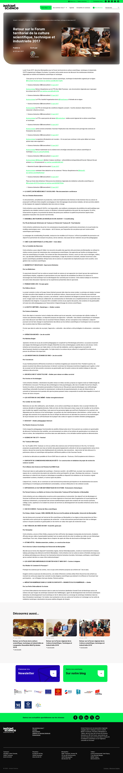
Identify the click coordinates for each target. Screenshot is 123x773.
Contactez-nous (98, 1)
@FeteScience (63, 99)
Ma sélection (99, 7)
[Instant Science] (10, 7)
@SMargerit (39, 160)
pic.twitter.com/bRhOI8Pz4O (54, 162)
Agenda (71, 7)
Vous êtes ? (45, 7)
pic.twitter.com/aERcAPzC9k (49, 91)
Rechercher (109, 7)
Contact (34, 730)
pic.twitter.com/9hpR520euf (35, 173)
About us (72, 1)
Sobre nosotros (82, 1)
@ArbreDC (81, 170)
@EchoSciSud (60, 118)
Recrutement (36, 731)
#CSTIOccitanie (39, 183)
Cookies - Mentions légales (112, 768)
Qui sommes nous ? (38, 728)
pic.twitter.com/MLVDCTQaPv (53, 81)
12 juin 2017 (55, 85)
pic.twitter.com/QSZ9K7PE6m (54, 183)
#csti (32, 162)
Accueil (15, 20)
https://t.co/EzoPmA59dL (41, 152)
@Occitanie (30, 81)
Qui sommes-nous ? (59, 7)
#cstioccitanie (38, 81)
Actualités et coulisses (83, 7)
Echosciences (36, 735)
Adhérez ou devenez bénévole (41, 733)
